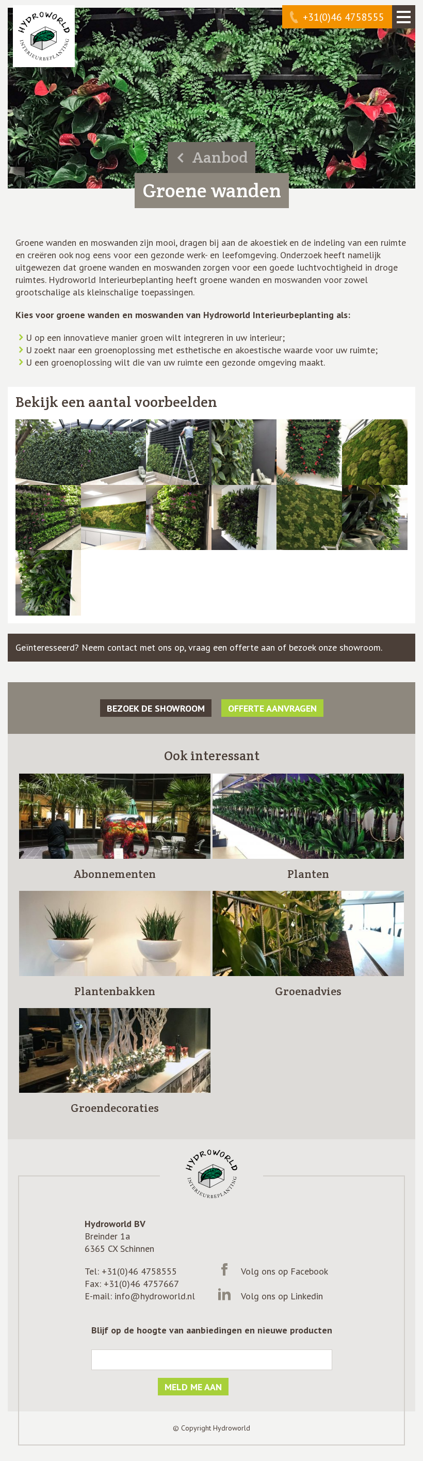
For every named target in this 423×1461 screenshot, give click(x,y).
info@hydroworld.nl (155, 1296)
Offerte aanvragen (272, 708)
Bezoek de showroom (156, 708)
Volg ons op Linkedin (282, 1296)
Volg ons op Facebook (284, 1271)
